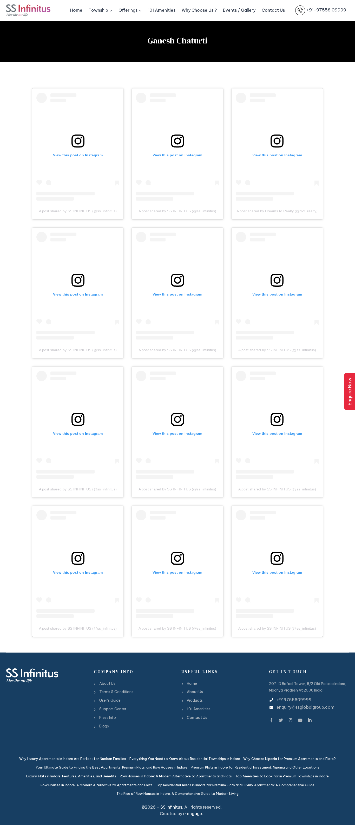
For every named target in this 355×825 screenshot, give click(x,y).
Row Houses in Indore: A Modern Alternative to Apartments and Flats (176, 776)
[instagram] (290, 719)
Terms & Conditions (116, 691)
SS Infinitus (171, 807)
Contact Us (273, 10)
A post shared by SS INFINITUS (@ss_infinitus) (78, 211)
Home (76, 10)
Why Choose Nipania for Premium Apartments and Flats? (289, 759)
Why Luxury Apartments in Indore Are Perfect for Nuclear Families (72, 759)
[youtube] (300, 719)
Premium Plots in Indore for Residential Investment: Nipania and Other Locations (255, 767)
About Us (107, 683)
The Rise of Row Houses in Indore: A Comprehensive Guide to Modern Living (177, 793)
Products (195, 700)
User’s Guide (110, 700)
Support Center (112, 709)
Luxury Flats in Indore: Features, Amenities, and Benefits (71, 776)
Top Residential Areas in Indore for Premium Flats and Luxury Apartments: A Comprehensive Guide (235, 785)
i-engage (192, 813)
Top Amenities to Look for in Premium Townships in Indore (282, 776)
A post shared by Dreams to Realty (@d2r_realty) (277, 211)
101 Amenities (161, 10)
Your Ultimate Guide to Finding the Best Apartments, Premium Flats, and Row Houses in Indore (111, 767)
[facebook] (271, 719)
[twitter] (281, 719)
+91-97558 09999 (326, 10)
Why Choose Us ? (199, 10)
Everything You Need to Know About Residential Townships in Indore (184, 759)
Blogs (104, 726)
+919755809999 (294, 699)
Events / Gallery (239, 10)
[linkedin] (310, 719)
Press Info (107, 717)
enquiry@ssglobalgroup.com (305, 707)
